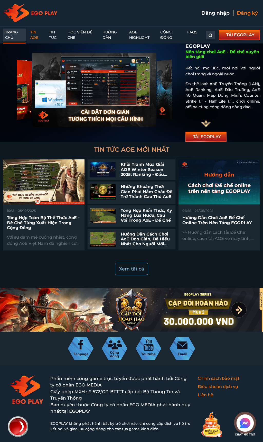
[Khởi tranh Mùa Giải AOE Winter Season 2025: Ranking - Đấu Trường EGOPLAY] (103, 169)
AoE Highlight (139, 35)
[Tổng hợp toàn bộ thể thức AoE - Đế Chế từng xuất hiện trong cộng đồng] (43, 181)
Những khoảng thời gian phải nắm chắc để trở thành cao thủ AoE (146, 191)
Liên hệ (205, 394)
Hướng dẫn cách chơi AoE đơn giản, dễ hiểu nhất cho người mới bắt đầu (145, 241)
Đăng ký (247, 13)
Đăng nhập (215, 13)
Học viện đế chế (80, 35)
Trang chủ (11, 35)
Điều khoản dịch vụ (218, 386)
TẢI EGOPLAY (240, 34)
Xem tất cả (131, 269)
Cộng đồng (166, 35)
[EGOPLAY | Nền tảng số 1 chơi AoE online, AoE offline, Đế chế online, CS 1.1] (30, 13)
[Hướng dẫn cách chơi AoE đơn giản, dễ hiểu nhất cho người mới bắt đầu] (103, 239)
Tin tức (53, 35)
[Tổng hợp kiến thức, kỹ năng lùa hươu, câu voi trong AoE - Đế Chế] (103, 215)
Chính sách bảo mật (219, 378)
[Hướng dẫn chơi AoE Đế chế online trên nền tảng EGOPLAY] (219, 181)
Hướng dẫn (109, 35)
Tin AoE (34, 35)
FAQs (192, 32)
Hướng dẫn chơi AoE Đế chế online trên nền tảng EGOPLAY (217, 220)
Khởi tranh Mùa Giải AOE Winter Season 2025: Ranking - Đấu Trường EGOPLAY (142, 172)
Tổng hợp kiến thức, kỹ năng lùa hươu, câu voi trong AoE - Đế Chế (146, 215)
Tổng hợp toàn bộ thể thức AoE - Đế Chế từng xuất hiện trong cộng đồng (43, 222)
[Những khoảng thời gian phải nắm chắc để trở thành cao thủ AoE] (103, 191)
